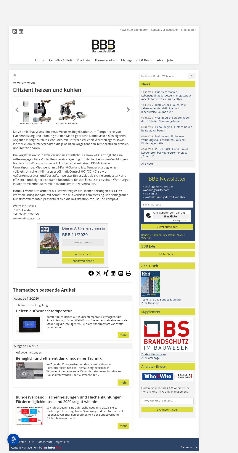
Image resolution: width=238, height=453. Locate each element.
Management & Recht (136, 60)
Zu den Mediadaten (153, 354)
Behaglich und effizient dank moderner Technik (59, 358)
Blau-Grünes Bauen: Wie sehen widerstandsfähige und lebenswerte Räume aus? (163, 108)
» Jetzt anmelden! (167, 227)
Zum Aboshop (150, 303)
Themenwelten (106, 60)
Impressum (62, 442)
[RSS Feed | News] (15, 31)
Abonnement (83, 254)
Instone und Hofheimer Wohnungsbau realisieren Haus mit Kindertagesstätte (163, 139)
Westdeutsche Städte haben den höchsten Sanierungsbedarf (165, 119)
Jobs (170, 60)
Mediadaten (188, 29)
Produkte (83, 60)
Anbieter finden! (168, 409)
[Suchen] (191, 76)
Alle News (147, 163)
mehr (123, 335)
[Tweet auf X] (98, 275)
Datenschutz (44, 442)
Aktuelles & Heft (60, 60)
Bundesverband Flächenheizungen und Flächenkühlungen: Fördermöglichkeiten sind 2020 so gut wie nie (69, 399)
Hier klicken (171, 216)
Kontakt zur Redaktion (164, 29)
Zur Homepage (150, 358)
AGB (31, 442)
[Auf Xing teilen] (106, 275)
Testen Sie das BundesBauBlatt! (161, 299)
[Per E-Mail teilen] (121, 273)
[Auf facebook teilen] (91, 275)
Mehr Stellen (167, 254)
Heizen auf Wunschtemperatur (44, 310)
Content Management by (27, 447)
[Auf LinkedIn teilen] (113, 275)
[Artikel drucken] (128, 273)
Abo (160, 60)
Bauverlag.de (189, 447)
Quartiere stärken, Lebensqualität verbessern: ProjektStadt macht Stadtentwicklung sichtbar (166, 95)
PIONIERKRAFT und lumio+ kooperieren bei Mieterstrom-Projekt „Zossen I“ (164, 152)
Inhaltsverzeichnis (83, 261)
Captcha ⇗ (181, 220)
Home (39, 60)
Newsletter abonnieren (134, 29)
